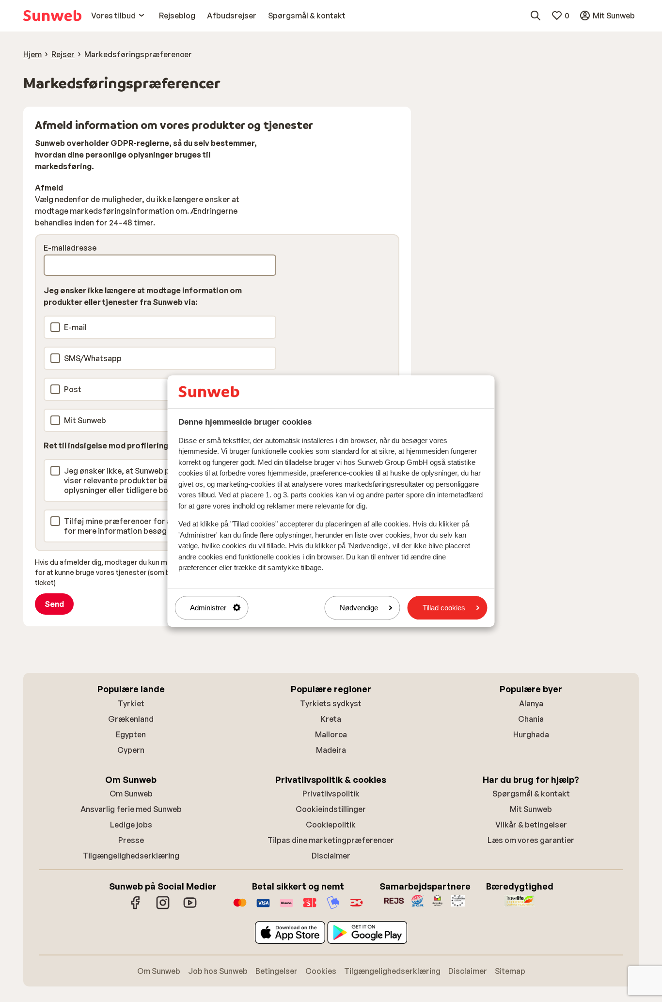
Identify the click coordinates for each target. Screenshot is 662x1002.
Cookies (320, 971)
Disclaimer (331, 855)
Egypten (131, 734)
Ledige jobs (131, 824)
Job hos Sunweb (218, 971)
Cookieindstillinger (331, 809)
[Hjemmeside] (52, 15)
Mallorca (331, 734)
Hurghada (531, 734)
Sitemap (510, 971)
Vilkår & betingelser (531, 824)
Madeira (331, 750)
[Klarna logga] (286, 907)
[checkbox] (55, 327)
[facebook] (135, 907)
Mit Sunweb (531, 809)
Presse (131, 840)
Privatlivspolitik (331, 793)
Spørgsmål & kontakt (531, 793)
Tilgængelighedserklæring (131, 855)
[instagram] (163, 907)
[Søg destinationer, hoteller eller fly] (535, 15)
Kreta (331, 719)
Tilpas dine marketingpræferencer (331, 840)
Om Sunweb (131, 793)
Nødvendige (359, 608)
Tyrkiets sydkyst (331, 703)
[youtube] (190, 907)
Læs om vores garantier (531, 840)
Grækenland (131, 719)
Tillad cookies (444, 608)
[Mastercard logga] (240, 907)
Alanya (531, 703)
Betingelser (276, 971)
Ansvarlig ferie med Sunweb (131, 809)
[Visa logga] (263, 907)
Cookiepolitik (331, 824)
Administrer (208, 608)
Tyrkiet (131, 703)
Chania (531, 719)
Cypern (130, 750)
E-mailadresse (70, 248)
